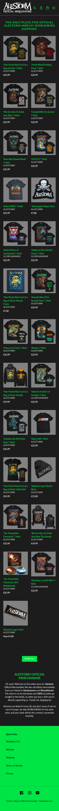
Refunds (10, 749)
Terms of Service (14, 765)
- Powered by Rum (45, 801)
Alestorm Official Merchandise (25, 801)
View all (29, 658)
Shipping (10, 757)
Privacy (9, 773)
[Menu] (54, 7)
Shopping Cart (13, 741)
